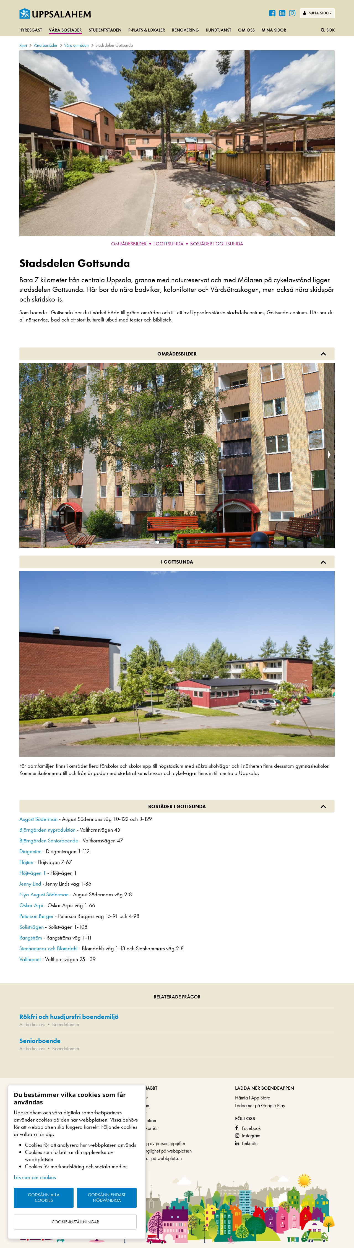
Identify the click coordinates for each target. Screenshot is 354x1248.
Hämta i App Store (252, 1097)
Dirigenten (30, 851)
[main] (177, 564)
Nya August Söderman (44, 894)
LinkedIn (249, 1143)
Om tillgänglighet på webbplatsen (159, 1151)
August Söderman (38, 819)
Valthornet (30, 959)
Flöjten (26, 862)
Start (23, 45)
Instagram (251, 1135)
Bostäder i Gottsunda (216, 243)
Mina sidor (319, 13)
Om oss (246, 30)
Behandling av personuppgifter (156, 1143)
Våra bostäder (65, 30)
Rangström (30, 937)
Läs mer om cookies (35, 1177)
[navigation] (177, 30)
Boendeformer (65, 1024)
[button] (157, 542)
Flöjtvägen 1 (32, 872)
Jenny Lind (30, 883)
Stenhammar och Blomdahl (48, 948)
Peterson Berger (36, 916)
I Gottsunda (168, 243)
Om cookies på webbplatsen (154, 1158)
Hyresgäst (30, 30)
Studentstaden (105, 30)
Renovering (185, 30)
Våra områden (76, 45)
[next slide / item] (329, 456)
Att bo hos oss (32, 1024)
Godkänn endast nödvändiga (107, 1197)
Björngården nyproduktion (47, 829)
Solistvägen (31, 926)
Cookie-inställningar (75, 1222)
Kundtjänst (218, 30)
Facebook (251, 1128)
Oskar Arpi (31, 905)
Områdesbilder (129, 243)
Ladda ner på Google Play (260, 1105)
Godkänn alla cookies (43, 1197)
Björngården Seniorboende (48, 840)
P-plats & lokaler (146, 30)
